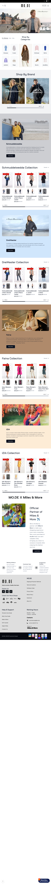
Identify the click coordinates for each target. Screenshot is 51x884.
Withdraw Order (31, 588)
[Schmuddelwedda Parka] (43, 180)
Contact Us (5, 629)
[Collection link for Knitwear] (37, 48)
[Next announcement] (44, 1)
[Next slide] (44, 28)
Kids (13, 38)
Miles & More (5, 619)
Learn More (37, 551)
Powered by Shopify (13, 636)
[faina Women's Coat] (19, 371)
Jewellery (45, 65)
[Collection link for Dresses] (6, 48)
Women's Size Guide (7, 613)
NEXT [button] (40, 106)
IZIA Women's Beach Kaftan (6, 482)
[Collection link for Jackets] (6, 60)
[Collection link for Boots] (37, 60)
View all (45, 167)
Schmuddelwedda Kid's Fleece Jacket (19, 197)
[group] (25, 21)
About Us (29, 601)
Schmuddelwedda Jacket (31, 197)
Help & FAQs (5, 626)
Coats (14, 53)
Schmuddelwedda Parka (43, 197)
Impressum (29, 598)
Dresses (6, 53)
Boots (36, 65)
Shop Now (10, 155)
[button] (3, 5)
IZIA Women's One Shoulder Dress (18, 483)
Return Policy (30, 594)
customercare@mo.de (34, 620)
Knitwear (36, 53)
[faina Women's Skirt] (7, 371)
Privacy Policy (30, 591)
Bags (14, 65)
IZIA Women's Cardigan (30, 482)
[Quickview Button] (10, 180)
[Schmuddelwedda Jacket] (31, 180)
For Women (5, 38)
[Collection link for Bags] (14, 60)
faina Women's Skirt (6, 388)
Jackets (6, 65)
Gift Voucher (5, 622)
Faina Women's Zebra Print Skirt (43, 388)
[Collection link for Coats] (14, 48)
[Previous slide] (41, 28)
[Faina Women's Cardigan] (31, 371)
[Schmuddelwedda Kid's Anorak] (7, 180)
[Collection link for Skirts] (45, 48)
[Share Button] (10, 177)
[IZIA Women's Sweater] (43, 465)
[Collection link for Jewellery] (45, 60)
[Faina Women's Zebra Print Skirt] (43, 371)
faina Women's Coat (18, 388)
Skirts (45, 53)
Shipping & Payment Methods (34, 581)
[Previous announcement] (2, 1)
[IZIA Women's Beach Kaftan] (7, 465)
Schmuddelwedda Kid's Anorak (7, 197)
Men (10, 38)
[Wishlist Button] (10, 174)
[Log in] (48, 5)
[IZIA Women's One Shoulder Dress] (19, 465)
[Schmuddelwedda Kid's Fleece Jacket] (19, 180)
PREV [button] (5, 205)
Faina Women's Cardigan (31, 388)
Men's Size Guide (6, 616)
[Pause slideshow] (47, 28)
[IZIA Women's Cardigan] (31, 465)
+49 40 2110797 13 (33, 623)
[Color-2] (4, 191)
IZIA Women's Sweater (42, 482)
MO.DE (7, 636)
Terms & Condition (31, 585)
